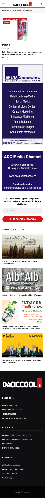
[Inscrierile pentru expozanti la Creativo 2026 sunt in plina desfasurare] (22, 345)
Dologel (6, 22)
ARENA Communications (11, 465)
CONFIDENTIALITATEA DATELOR (14, 418)
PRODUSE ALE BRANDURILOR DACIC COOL (17, 439)
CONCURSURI (7, 444)
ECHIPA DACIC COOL (9, 405)
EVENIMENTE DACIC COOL (11, 448)
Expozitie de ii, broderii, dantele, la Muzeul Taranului (22, 295)
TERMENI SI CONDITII (9, 414)
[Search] (41, 4)
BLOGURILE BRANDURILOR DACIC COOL (16, 435)
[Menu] (4, 4)
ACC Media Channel (9, 474)
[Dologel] (22, 29)
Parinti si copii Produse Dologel (15, 19)
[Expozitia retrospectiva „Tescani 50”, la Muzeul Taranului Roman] (22, 246)
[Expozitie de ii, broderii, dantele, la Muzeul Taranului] (22, 280)
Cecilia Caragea (8, 478)
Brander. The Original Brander (13, 469)
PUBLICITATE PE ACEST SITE (12, 410)
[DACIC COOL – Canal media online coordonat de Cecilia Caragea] (22, 4)
